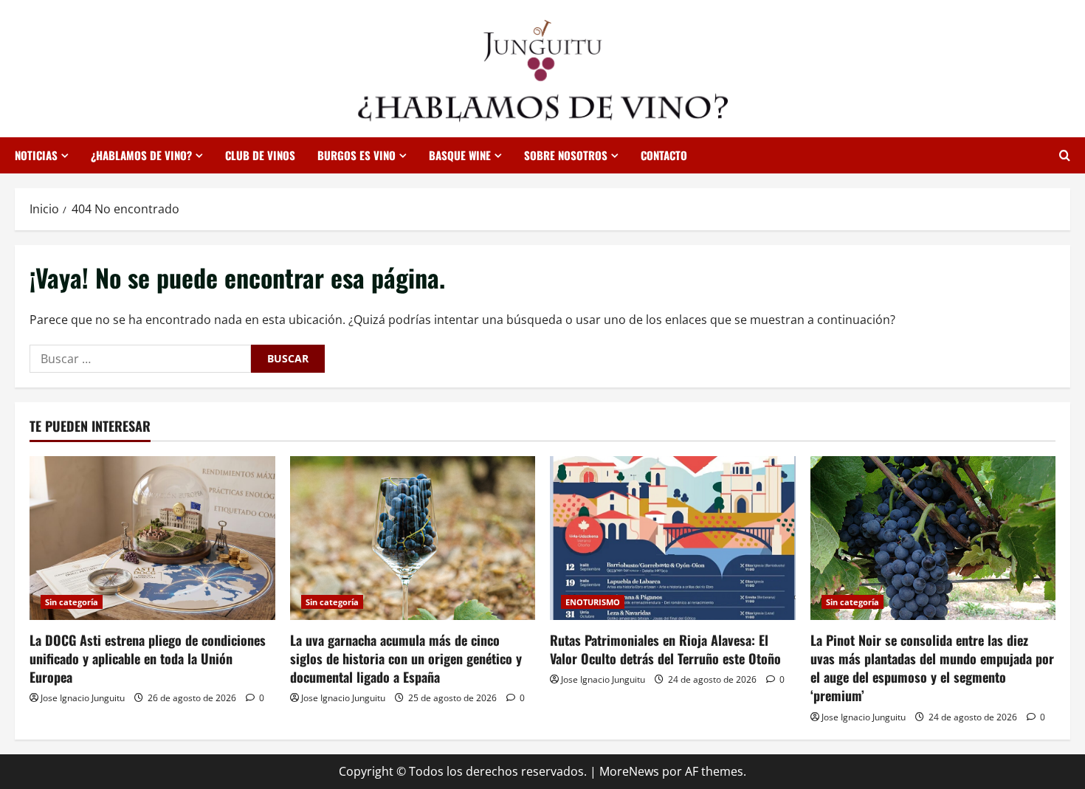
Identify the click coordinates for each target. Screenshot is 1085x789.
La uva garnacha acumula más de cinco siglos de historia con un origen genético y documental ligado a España (406, 658)
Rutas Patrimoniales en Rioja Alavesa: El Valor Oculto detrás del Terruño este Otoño (665, 649)
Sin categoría (71, 601)
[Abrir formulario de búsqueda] (1064, 155)
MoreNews (629, 771)
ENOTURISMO (592, 601)
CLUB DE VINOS (260, 155)
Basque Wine (460, 155)
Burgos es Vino (356, 155)
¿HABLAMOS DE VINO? (141, 155)
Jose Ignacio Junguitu (83, 698)
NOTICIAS (36, 155)
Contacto (664, 155)
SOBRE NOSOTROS (565, 155)
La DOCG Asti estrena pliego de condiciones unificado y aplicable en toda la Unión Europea (148, 658)
